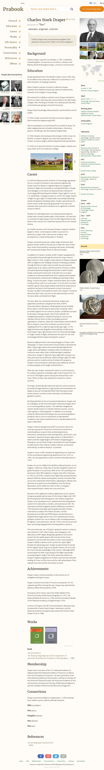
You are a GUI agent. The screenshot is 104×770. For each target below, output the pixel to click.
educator (33, 29)
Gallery (102, 285)
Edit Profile (72, 19)
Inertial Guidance (34, 653)
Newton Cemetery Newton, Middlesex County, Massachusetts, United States (91, 113)
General (13, 21)
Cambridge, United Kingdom (87, 211)
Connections (10, 53)
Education (11, 26)
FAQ (27, 761)
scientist (53, 29)
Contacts (71, 761)
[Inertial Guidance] (51, 635)
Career (13, 31)
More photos (69, 172)
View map (101, 81)
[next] (75, 161)
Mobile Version (36, 761)
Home (22, 3)
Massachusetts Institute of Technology (89, 207)
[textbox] (52, 9)
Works (13, 37)
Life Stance (11, 42)
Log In (94, 3)
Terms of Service (49, 761)
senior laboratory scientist (87, 231)
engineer (43, 29)
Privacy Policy (61, 761)
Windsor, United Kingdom (90, 91)
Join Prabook (81, 761)
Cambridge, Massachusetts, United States (90, 102)
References (11, 58)
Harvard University (87, 194)
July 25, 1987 (85, 99)
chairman (84, 218)
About (21, 761)
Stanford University (87, 136)
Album (13, 63)
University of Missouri (88, 162)
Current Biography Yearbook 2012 (40, 743)
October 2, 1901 (86, 88)
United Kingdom (86, 124)
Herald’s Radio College (88, 171)
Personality (11, 47)
